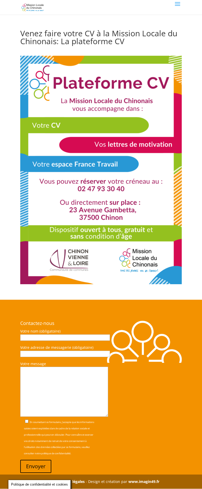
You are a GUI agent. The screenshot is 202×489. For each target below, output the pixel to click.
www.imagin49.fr (143, 481)
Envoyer (36, 466)
